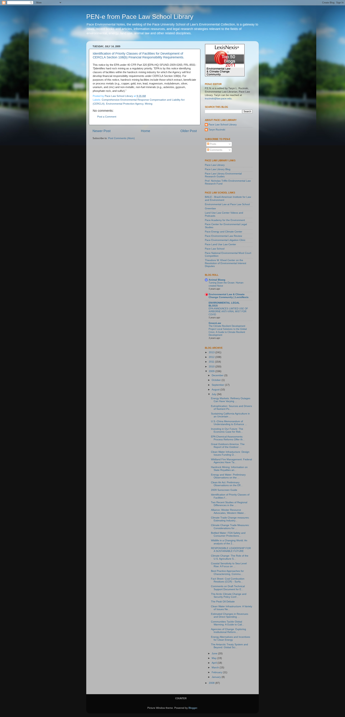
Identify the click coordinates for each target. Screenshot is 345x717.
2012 (212, 357)
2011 (212, 361)
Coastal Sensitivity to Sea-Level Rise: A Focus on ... (229, 565)
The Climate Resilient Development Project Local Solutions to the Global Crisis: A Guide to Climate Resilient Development (228, 330)
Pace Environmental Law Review (223, 236)
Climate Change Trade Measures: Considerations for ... (230, 526)
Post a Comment (106, 116)
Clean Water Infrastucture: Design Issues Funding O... (230, 453)
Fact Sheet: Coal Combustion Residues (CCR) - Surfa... (227, 580)
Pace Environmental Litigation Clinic (225, 240)
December (218, 375)
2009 (212, 371)
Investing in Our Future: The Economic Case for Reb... (227, 430)
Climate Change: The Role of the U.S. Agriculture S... (229, 557)
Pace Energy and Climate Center (223, 231)
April (214, 662)
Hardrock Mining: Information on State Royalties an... (229, 468)
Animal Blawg (217, 279)
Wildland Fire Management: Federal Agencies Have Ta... (231, 461)
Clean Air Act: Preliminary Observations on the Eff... (227, 484)
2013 (212, 352)
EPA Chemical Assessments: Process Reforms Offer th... (228, 438)
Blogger (192, 708)
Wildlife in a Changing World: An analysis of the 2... (229, 542)
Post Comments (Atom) (121, 138)
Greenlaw (210, 208)
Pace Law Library (215, 165)
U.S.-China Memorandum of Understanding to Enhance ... (229, 423)
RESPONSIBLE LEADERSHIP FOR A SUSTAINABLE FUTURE (231, 549)
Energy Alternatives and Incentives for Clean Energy (230, 638)
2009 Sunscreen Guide (224, 490)
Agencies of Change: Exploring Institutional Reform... (228, 630)
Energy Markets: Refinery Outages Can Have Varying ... (230, 400)
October (217, 380)
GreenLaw (215, 323)
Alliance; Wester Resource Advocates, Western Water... (228, 511)
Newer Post (102, 131)
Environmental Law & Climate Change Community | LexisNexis (229, 296)
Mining (148, 103)
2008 (212, 683)
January (217, 677)
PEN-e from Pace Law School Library (139, 16)
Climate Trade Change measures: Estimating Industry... (230, 519)
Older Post (188, 131)
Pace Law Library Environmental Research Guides (223, 175)
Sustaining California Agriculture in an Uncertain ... (230, 415)
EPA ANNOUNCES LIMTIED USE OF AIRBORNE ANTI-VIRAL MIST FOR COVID (228, 311)
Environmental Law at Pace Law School (227, 204)
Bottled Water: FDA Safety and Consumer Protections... (228, 534)
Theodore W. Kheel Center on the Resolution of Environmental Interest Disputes (225, 263)
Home (145, 131)
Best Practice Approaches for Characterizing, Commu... (227, 572)
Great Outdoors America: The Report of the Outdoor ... (228, 445)
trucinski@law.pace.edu (218, 98)
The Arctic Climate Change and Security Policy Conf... (228, 595)
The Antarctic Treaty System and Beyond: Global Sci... (229, 646)
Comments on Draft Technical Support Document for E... (228, 588)
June (215, 653)
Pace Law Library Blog (217, 169)
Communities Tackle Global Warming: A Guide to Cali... (227, 623)
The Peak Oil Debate (223, 601)
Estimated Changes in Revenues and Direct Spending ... (229, 615)
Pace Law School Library (222, 124)
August (216, 389)
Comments (215, 150)
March (216, 667)
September (218, 385)
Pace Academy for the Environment (225, 220)
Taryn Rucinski (216, 129)
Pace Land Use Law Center (220, 244)
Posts (212, 144)
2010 (212, 366)
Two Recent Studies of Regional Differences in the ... (229, 504)
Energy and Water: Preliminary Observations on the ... (228, 476)
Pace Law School (214, 248)
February (217, 672)
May (214, 658)
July (214, 394)
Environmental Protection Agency (124, 103)
